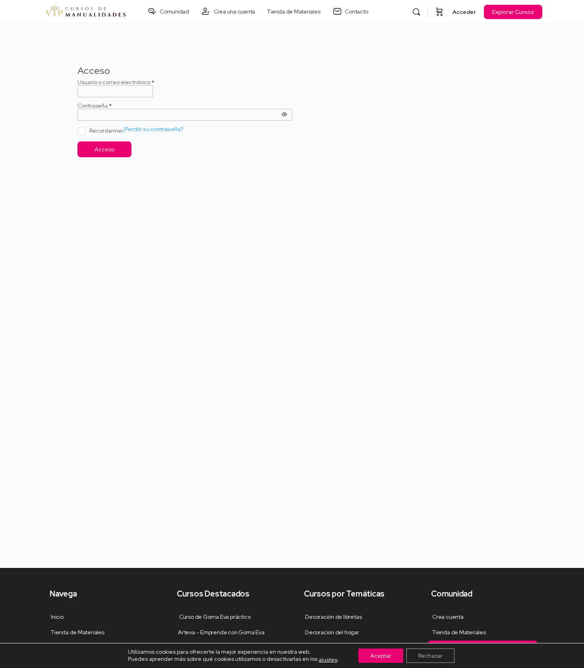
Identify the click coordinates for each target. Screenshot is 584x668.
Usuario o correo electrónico (129, 82)
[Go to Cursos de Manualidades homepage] (85, 11)
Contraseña (107, 106)
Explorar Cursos (513, 11)
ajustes (328, 659)
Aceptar (380, 655)
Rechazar (430, 655)
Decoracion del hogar (332, 632)
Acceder (464, 11)
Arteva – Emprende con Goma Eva (221, 632)
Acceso (104, 149)
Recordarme (105, 130)
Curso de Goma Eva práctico (214, 616)
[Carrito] (439, 12)
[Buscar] (416, 12)
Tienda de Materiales (77, 632)
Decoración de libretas (333, 616)
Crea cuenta (448, 616)
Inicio (57, 616)
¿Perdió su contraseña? (153, 129)
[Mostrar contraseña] (284, 114)
